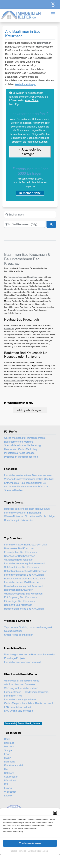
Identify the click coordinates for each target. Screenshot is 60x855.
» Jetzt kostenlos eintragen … (30, 151)
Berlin (7, 739)
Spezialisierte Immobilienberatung (22, 445)
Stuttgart (8, 750)
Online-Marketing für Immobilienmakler (25, 437)
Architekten (9, 328)
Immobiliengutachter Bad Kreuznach (24, 574)
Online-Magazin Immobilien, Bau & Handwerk (29, 703)
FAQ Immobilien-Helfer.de (18, 707)
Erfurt (7, 754)
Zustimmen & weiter (30, 843)
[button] (55, 812)
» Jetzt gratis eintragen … (30, 410)
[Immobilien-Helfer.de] (21, 14)
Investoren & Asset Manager (19, 452)
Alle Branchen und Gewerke (19, 684)
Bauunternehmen (16, 276)
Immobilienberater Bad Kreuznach (22, 582)
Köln (6, 784)
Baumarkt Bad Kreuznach (18, 604)
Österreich (10, 723)
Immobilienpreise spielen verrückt (22, 662)
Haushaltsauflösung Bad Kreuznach (23, 586)
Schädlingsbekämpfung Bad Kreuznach (25, 571)
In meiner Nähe (30, 193)
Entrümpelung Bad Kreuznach (20, 597)
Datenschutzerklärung (38, 850)
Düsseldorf (10, 780)
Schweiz (37, 723)
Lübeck (8, 795)
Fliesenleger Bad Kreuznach (19, 601)
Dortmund (9, 761)
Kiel (6, 769)
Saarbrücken (11, 776)
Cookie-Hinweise (18, 850)
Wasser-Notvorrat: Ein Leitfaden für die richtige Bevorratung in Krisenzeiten (29, 518)
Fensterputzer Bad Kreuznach (20, 552)
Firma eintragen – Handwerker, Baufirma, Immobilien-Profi (26, 693)
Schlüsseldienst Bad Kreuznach (21, 567)
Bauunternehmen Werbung (18, 441)
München (9, 746)
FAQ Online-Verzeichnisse (18, 710)
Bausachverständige (13, 380)
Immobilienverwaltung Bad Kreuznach (24, 563)
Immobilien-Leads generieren (20, 699)
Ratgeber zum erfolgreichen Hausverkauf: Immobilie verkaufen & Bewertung (27, 510)
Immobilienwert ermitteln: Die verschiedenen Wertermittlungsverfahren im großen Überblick (29, 477)
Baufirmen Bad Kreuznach (18, 589)
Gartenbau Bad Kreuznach (18, 559)
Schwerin (9, 773)
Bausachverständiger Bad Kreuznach (24, 578)
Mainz (7, 757)
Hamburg (9, 742)
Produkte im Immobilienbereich (21, 456)
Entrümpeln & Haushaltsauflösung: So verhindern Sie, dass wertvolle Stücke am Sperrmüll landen (26, 486)
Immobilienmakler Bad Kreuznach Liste (25, 544)
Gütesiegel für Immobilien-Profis (21, 680)
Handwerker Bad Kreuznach (19, 548)
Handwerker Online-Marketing (20, 449)
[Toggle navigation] (53, 4)
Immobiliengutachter (36, 380)
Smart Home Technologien (18, 634)
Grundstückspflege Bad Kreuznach (23, 593)
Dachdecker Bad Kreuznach (19, 556)
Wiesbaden (10, 791)
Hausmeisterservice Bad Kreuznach (24, 608)
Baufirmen (42, 42)
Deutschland (44, 288)
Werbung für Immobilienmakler (21, 688)
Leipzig (8, 788)
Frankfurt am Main (14, 765)
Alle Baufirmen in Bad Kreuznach (22, 33)
